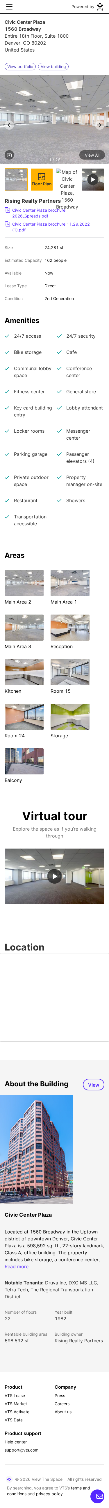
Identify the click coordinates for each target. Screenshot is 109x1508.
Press (60, 1395)
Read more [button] (16, 1266)
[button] (54, 120)
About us (63, 1411)
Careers (62, 1403)
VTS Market (16, 1403)
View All (92, 155)
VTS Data (14, 1419)
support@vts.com (21, 1449)
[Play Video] (54, 876)
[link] (52, 213)
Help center (16, 1441)
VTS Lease (15, 1395)
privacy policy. (50, 1493)
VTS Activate (17, 1411)
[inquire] (97, 1496)
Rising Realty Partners (79, 1341)
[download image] (9, 155)
